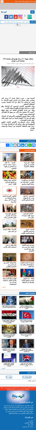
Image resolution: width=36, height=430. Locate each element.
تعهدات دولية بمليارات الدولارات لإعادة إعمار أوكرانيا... (9, 364)
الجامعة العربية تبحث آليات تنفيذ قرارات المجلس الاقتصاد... (8, 336)
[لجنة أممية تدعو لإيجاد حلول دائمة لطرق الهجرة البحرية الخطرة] (9, 300)
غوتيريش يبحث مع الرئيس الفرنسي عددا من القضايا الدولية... (9, 350)
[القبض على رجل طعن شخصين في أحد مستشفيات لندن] (26, 357)
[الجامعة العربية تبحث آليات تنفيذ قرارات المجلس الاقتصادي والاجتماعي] (9, 329)
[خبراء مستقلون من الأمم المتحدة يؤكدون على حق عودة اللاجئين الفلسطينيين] (26, 300)
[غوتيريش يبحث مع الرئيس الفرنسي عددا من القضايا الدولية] (9, 343)
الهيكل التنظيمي (28, 422)
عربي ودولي (32, 52)
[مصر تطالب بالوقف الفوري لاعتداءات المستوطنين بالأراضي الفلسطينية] (9, 314)
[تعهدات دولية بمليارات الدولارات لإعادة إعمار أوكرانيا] (9, 357)
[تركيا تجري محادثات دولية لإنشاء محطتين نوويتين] (26, 314)
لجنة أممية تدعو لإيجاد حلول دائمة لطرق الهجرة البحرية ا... (9, 306)
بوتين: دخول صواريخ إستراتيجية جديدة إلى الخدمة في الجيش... (26, 350)
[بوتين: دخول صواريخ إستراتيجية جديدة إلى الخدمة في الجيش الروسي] (26, 343)
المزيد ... (3, 287)
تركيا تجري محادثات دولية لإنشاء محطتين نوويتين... (26, 321)
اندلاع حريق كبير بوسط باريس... (26, 335)
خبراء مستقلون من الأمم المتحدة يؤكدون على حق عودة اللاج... (26, 307)
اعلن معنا (30, 424)
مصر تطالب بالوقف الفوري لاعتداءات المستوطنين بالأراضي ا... (8, 321)
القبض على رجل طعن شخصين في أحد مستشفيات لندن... (26, 364)
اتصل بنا (31, 421)
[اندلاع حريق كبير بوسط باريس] (26, 329)
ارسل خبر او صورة (27, 426)
